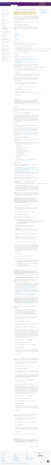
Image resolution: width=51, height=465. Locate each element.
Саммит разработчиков (29, 459)
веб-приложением (25, 114)
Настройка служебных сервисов (7, 31)
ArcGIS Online (15, 454)
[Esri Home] (39, 453)
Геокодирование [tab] (5, 39)
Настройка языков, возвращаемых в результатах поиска (6, 54)
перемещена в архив (25, 12)
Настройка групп (4, 26)
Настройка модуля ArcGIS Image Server (6, 47)
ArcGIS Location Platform (17, 458)
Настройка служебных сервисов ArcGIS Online (7, 33)
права (36, 16)
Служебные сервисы (17, 6)
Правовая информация (26, 463)
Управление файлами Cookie (20, 463)
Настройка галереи (4, 16)
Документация (3, 461)
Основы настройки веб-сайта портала (5, 10)
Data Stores (3, 458)
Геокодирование (17, 39)
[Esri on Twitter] (38, 455)
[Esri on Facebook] (39, 455)
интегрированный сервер (30, 43)
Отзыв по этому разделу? (35, 446)
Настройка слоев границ (5, 37)
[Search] (43, 1)
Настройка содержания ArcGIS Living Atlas (5, 35)
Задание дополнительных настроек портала (6, 61)
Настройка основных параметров (6, 13)
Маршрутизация (17, 33)
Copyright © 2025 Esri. (4, 463)
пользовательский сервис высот (28, 134)
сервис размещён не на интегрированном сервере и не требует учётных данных (27, 293)
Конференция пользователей (30, 458)
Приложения (3, 460)
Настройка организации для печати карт (6, 43)
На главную (3, 5)
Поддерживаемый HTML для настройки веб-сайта (5, 59)
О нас (26, 454)
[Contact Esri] (41, 455)
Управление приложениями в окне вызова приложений (6, 56)
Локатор (15, 192)
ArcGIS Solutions (16, 460)
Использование (8, 5)
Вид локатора (17, 175)
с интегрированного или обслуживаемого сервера (27, 58)
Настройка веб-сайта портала (11, 6)
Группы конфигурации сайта (5, 11)
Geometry (16, 32)
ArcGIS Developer (16, 459)
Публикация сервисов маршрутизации (27, 160)
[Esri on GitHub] (40, 455)
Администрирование (14, 5)
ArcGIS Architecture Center (17, 461)
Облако (3, 459)
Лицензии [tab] (4, 50)
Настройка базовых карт (5, 23)
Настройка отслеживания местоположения (5, 20)
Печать (16, 31)
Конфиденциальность (14, 463)
